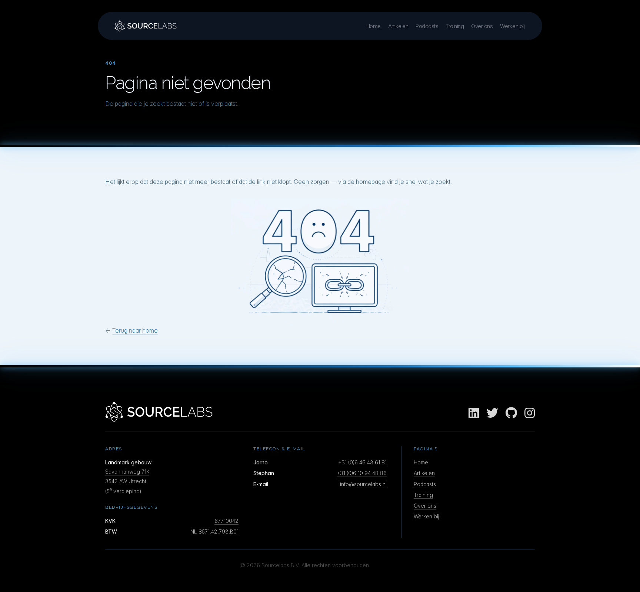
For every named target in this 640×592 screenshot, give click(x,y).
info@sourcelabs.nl (363, 484)
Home (373, 26)
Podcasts (427, 26)
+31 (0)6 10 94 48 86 (362, 473)
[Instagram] (529, 413)
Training (455, 26)
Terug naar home (135, 330)
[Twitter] (492, 413)
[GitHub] (511, 413)
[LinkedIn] (474, 413)
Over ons (482, 26)
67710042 (226, 521)
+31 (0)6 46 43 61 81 (362, 462)
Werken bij (512, 26)
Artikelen (398, 26)
